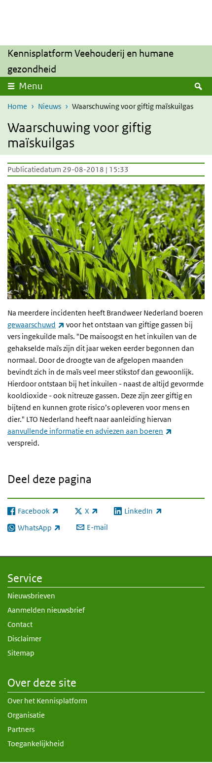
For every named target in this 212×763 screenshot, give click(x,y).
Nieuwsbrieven (31, 595)
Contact (20, 624)
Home (17, 106)
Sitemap (21, 653)
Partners (21, 729)
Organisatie (26, 715)
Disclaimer (24, 638)
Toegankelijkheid (35, 743)
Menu (31, 86)
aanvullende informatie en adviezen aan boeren (89, 431)
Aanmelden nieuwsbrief (46, 610)
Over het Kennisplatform (47, 700)
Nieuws (49, 106)
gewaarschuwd (36, 324)
